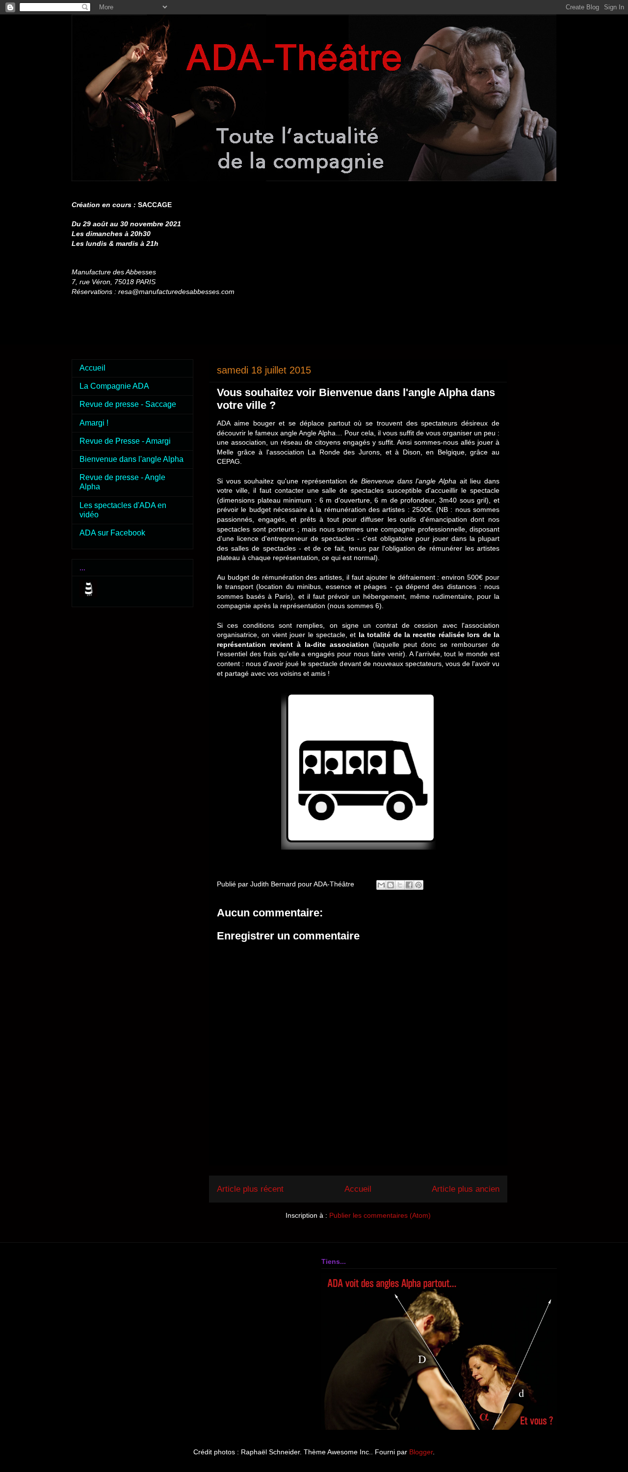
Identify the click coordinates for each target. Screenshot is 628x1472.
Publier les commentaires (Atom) (380, 1215)
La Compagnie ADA (114, 386)
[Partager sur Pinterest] (418, 885)
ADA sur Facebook (112, 533)
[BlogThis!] (390, 885)
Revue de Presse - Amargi (125, 441)
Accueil (357, 1189)
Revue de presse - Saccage (127, 404)
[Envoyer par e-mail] (381, 885)
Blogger (421, 1452)
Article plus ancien (465, 1189)
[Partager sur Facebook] (409, 885)
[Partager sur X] (400, 885)
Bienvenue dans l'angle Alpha (131, 459)
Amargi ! (93, 423)
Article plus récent (250, 1189)
